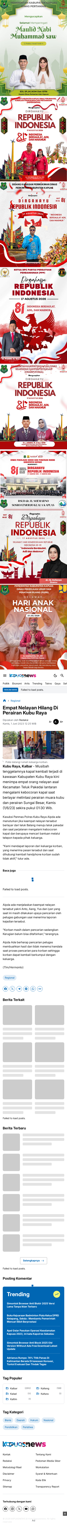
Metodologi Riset (12, 1467)
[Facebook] (5, 989)
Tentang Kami (43, 1454)
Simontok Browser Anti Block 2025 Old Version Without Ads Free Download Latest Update (32, 1345)
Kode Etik (41, 1480)
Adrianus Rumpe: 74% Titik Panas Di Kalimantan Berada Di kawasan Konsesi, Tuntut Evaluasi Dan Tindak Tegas (30, 1361)
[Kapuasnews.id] (24, 1444)
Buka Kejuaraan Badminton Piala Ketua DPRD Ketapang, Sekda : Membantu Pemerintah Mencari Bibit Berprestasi (33, 1318)
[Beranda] (4, 700)
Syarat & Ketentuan (46, 1473)
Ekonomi (17, 683)
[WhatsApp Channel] (33, 1509)
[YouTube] (26, 1509)
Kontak (6, 1454)
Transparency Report (47, 1486)
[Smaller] (50, 722)
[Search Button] (62, 675)
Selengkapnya (31, 1260)
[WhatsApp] (33, 989)
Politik (6, 683)
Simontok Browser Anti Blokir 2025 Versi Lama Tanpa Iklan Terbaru (31, 1305)
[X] (12, 989)
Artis (27, 683)
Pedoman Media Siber (48, 1460)
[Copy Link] (40, 989)
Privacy (7, 1480)
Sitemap (7, 1486)
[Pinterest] (26, 989)
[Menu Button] (4, 675)
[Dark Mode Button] (55, 675)
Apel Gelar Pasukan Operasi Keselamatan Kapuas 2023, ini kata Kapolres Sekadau (31, 1332)
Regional (9, 977)
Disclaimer (8, 1473)
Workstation (42, 1467)
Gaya (57, 683)
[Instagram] (12, 1509)
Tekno (48, 683)
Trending (37, 683)
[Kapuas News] (23, 675)
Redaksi (7, 1460)
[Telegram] (19, 989)
